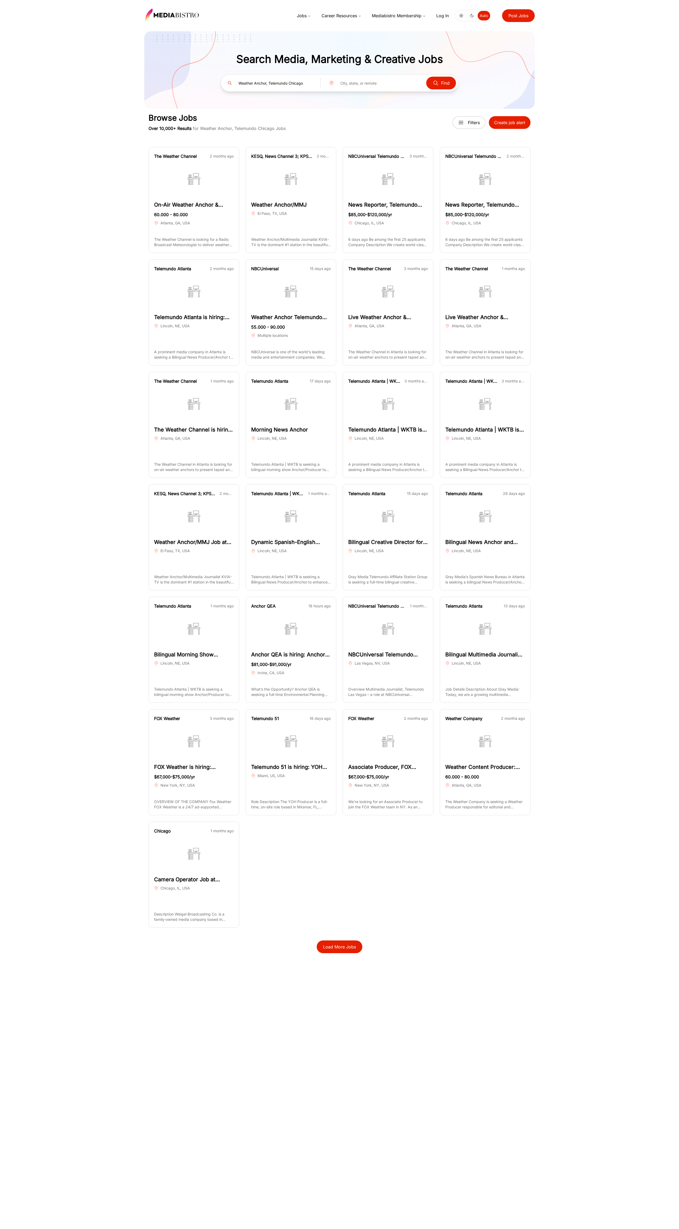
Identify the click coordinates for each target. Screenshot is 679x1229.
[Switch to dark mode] (472, 15)
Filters (474, 122)
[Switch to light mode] (461, 15)
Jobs (302, 15)
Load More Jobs (339, 946)
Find (445, 83)
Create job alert (509, 122)
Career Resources (339, 15)
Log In (442, 15)
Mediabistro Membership (396, 15)
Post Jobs (518, 15)
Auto (484, 15)
